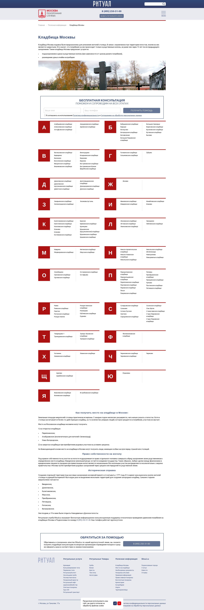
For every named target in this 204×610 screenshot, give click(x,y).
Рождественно (59, 317)
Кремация (66, 565)
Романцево (84, 311)
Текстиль (92, 573)
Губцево (149, 152)
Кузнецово (83, 226)
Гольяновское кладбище (129, 155)
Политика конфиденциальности (86, 115)
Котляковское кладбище (63, 235)
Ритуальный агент (69, 573)
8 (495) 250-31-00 (111, 11)
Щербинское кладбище (64, 376)
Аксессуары (93, 575)
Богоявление (125, 135)
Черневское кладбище (128, 356)
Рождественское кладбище (86, 307)
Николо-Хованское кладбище (127, 256)
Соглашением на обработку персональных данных (121, 115)
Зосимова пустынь (86, 201)
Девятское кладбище (61, 189)
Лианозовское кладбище (129, 226)
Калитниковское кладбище (63, 221)
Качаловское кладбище (62, 226)
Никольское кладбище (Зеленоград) (154, 251)
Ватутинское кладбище (62, 161)
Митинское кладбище (88, 249)
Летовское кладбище (128, 224)
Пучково (149, 283)
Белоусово (124, 129)
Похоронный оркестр (70, 580)
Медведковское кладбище (63, 252)
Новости (144, 570)
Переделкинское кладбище (126, 273)
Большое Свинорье (153, 124)
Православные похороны (124, 577)
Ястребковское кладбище (89, 393)
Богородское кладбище (128, 132)
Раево (56, 305)
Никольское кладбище (128, 260)
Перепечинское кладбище (129, 282)
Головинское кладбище (128, 152)
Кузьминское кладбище (88, 234)
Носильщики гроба (69, 575)
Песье (122, 290)
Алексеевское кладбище (63, 127)
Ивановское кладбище (128, 201)
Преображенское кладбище (152, 276)
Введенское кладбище (62, 164)
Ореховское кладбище (62, 275)
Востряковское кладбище (89, 164)
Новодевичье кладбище (155, 257)
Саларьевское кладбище (129, 305)
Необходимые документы (124, 570)
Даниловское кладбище (62, 181)
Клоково (57, 232)
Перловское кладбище (128, 285)
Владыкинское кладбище (89, 155)
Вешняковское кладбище (63, 166)
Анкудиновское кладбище (89, 124)
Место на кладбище (122, 568)
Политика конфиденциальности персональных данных (143, 603)
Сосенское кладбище (153, 305)
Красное (83, 221)
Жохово (125, 181)
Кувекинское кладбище (88, 224)
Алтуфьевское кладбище (63, 129)
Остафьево (84, 275)
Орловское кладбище (62, 277)
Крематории (119, 582)
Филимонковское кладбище (129, 335)
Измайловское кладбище (155, 201)
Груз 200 (66, 590)
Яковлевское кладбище (62, 393)
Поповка (149, 272)
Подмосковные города (150, 565)
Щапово (59, 373)
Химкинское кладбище (62, 356)
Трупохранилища (121, 590)
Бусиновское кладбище (154, 129)
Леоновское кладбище (128, 221)
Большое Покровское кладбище (128, 139)
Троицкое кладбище (87, 339)
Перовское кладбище (128, 288)
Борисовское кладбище (154, 127)
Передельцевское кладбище (126, 278)
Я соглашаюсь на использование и (94, 115)
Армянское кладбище (87, 127)
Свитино (123, 314)
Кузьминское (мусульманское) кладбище (89, 230)
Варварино (58, 155)
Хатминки (57, 353)
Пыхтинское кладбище (154, 285)
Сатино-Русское (126, 311)
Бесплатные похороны (123, 580)
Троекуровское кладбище (63, 336)
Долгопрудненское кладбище (87, 182)
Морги (117, 587)
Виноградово (84, 152)
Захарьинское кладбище (63, 201)
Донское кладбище (87, 189)
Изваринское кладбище (128, 204)
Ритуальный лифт (69, 582)
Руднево (83, 316)
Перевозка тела (68, 570)
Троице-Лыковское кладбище (86, 335)
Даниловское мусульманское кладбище (63, 185)
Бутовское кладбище (153, 132)
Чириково (149, 353)
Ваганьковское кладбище (63, 152)
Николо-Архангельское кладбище (128, 251)
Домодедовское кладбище (89, 186)
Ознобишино (58, 272)
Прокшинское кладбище (154, 280)
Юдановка (126, 373)
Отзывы (144, 573)
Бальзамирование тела (71, 568)
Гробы (91, 565)
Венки (91, 568)
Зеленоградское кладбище (64, 204)
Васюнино (57, 158)
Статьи (144, 568)
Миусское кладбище (87, 252)
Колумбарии (119, 585)
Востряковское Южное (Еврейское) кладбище (88, 168)
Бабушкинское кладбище (129, 124)
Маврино (57, 249)
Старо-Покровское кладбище (152, 320)
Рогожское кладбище (61, 314)
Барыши (123, 127)
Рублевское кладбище (88, 313)
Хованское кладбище (87, 353)
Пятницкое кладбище (154, 288)
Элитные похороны (70, 587)
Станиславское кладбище (155, 311)
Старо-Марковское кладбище (153, 315)
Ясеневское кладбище (62, 395)
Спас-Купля (150, 308)
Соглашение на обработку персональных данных (141, 606)
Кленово (57, 229)
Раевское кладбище (61, 308)
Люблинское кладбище (154, 224)
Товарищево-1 (59, 334)
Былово (149, 135)
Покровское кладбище (128, 293)
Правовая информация (123, 575)
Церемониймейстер (70, 585)
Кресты (92, 570)
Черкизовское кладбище (129, 353)
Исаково (149, 204)
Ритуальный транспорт (71, 592)
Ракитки (57, 311)
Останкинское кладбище (89, 272)
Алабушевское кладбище (63, 124)
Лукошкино (150, 221)
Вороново (83, 158)
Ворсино (83, 161)
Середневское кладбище (129, 317)
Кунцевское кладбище (88, 237)
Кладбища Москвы (122, 565)
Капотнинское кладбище (63, 224)
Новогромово (151, 254)
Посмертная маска (69, 577)
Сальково (123, 308)
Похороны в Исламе (122, 573)
